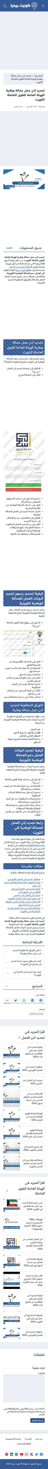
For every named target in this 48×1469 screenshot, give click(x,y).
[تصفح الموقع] (43, 6)
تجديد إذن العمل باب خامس (27, 895)
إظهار (9, 248)
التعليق (41, 1373)
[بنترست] (6, 1454)
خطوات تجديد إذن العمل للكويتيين (24, 879)
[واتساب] (24, 1000)
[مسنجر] (32, 1000)
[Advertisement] (24, 39)
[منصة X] (31, 1454)
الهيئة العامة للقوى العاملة (31, 1190)
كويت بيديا (21, 270)
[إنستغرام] (26, 1454)
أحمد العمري (32, 106)
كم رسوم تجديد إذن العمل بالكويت (24, 898)
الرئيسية (38, 75)
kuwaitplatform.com (34, 845)
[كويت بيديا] (24, 6)
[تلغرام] (16, 1454)
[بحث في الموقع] (5, 6)
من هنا (36, 371)
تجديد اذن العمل (36, 1013)
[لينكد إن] (11, 1454)
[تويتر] (15, 1000)
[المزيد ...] (7, 1000)
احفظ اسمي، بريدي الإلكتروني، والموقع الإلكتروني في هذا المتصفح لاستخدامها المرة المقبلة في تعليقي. (24, 1411)
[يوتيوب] (21, 1454)
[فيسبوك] (41, 1000)
